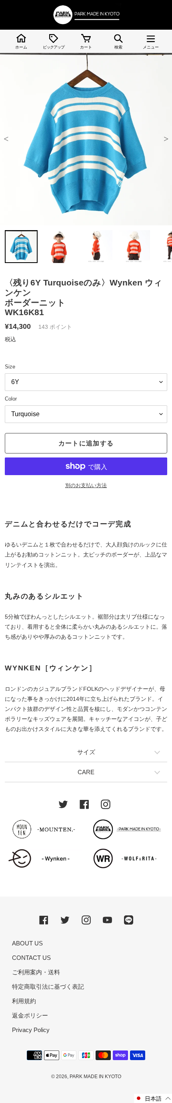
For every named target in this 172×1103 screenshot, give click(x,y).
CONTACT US (31, 957)
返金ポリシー (30, 1015)
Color (11, 399)
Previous (6, 139)
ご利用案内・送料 (36, 972)
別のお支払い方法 (86, 485)
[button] (153, 1098)
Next (166, 139)
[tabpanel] (86, 139)
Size (10, 367)
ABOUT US (27, 943)
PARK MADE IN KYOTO (95, 1076)
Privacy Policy (31, 1029)
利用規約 (24, 1001)
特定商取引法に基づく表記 (48, 986)
